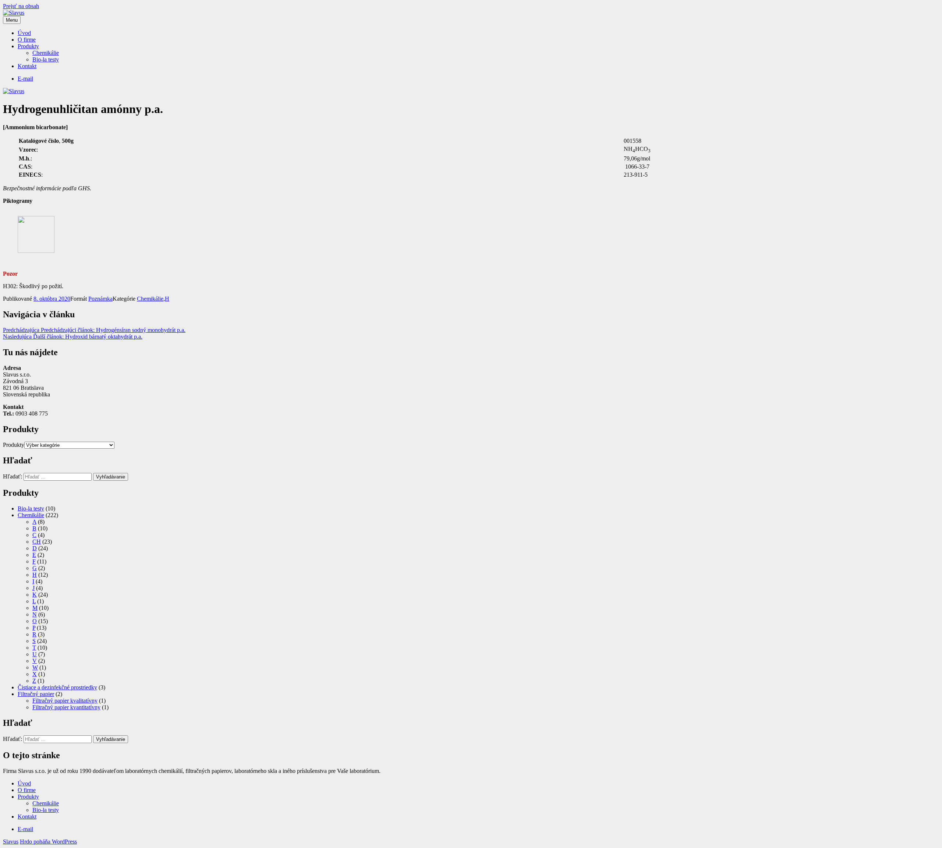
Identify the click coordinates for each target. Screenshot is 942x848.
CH (36, 541)
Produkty (28, 46)
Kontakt (27, 66)
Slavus (10, 841)
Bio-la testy (45, 59)
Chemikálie (45, 53)
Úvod (24, 33)
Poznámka (100, 299)
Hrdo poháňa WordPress (48, 841)
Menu (12, 20)
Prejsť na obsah (21, 6)
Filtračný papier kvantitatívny (66, 707)
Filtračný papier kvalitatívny (65, 700)
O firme (27, 39)
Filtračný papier (36, 694)
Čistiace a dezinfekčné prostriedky (57, 687)
